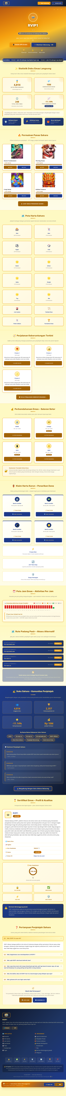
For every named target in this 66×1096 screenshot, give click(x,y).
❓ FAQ (36, 1048)
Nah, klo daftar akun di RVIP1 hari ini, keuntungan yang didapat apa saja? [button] (28, 973)
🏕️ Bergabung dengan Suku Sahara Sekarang (33, 789)
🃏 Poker (4, 1045)
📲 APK (14, 1028)
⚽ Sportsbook (6, 1043)
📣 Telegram (38, 1052)
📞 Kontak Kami (39, 1045)
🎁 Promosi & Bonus (40, 1041)
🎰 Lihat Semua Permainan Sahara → (33, 204)
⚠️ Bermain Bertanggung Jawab (43, 1050)
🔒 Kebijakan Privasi (40, 1039)
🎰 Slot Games (6, 1039)
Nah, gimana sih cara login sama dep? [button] (17, 979)
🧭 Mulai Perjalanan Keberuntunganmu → (33, 397)
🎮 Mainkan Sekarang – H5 (43, 45)
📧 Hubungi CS (40, 1000)
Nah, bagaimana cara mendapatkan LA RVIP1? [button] (19, 954)
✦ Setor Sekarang (17, 435)
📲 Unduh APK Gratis (19, 44)
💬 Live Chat (25, 1000)
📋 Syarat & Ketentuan (41, 1036)
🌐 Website (6, 1028)
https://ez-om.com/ (39, 856)
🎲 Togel (4, 1050)
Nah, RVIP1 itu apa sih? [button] (12, 938)
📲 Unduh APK (57, 3)
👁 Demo (24, 167)
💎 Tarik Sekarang (17, 514)
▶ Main (10, 167)
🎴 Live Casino (6, 1041)
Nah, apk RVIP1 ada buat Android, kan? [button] (17, 960)
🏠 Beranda (5, 1036)
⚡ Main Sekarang (44, 3)
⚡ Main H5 (49, 1084)
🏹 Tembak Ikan (6, 1048)
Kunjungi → (58, 643)
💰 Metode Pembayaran (41, 1043)
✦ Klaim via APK (17, 363)
